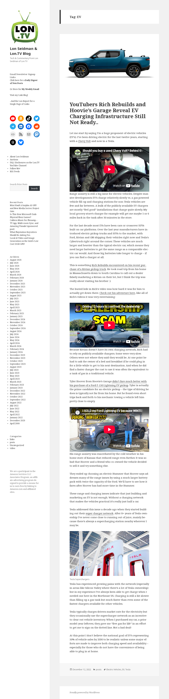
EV (123, 669)
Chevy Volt (84, 141)
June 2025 (14, 301)
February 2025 (17, 313)
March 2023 (15, 381)
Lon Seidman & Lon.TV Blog (23, 51)
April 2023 (15, 378)
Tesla (127, 669)
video (12, 448)
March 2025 (15, 310)
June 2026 (14, 265)
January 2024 (16, 352)
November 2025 (17, 286)
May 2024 (14, 340)
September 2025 (18, 292)
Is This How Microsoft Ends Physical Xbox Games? (23, 216)
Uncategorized (17, 445)
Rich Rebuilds (100, 265)
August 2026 (15, 259)
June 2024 (14, 337)
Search (34, 188)
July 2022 (14, 405)
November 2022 (17, 393)
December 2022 (17, 390)
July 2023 (14, 370)
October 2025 (16, 289)
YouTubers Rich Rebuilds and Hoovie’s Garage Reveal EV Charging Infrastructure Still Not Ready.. (108, 113)
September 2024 (18, 328)
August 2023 (15, 367)
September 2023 (18, 364)
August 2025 (15, 295)
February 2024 (17, 349)
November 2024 (17, 322)
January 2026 (16, 280)
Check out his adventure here (117, 292)
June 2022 (14, 408)
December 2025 (17, 283)
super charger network (99, 513)
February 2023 (17, 384)
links (12, 439)
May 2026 (14, 268)
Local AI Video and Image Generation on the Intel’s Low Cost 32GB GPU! (24, 241)
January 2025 (16, 316)
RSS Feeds (15, 171)
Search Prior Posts (18, 184)
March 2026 (15, 274)
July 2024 (14, 334)
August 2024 (15, 331)
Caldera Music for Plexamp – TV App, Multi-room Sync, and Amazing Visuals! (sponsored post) (24, 225)
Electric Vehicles (113, 669)
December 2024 (17, 319)
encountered (116, 265)
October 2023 (16, 361)
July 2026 (14, 262)
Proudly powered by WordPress (85, 692)
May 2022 (14, 411)
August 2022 (15, 402)
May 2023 (14, 375)
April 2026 (15, 271)
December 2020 (17, 420)
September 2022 (18, 399)
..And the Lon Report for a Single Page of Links (22, 102)
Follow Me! (15, 168)
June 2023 (14, 372)
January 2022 (16, 417)
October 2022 (16, 396)
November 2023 (17, 358)
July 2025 (14, 298)
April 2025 (15, 307)
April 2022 (15, 414)
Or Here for (24, 89)
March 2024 (15, 346)
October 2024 (16, 325)
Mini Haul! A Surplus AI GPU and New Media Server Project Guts (24, 208)
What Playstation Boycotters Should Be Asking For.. (23, 233)
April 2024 (15, 343)
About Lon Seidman (19, 156)
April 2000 (15, 423)
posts (12, 442)
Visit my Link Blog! (19, 95)
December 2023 (17, 355)
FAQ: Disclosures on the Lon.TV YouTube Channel (24, 164)
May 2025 (14, 304)
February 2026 (17, 277)
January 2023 (16, 387)
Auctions (14, 159)
